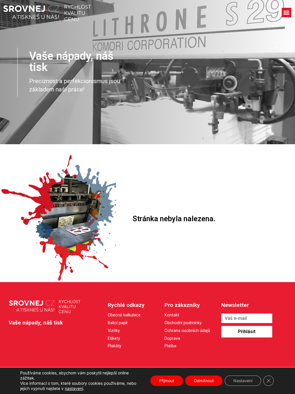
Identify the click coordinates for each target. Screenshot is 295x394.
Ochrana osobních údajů (187, 331)
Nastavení (242, 380)
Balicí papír (118, 322)
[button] (286, 12)
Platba (170, 346)
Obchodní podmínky (183, 323)
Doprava (172, 339)
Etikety (114, 338)
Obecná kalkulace (124, 315)
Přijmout (166, 380)
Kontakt (171, 315)
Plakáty (114, 346)
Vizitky (114, 330)
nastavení (74, 388)
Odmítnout (204, 380)
